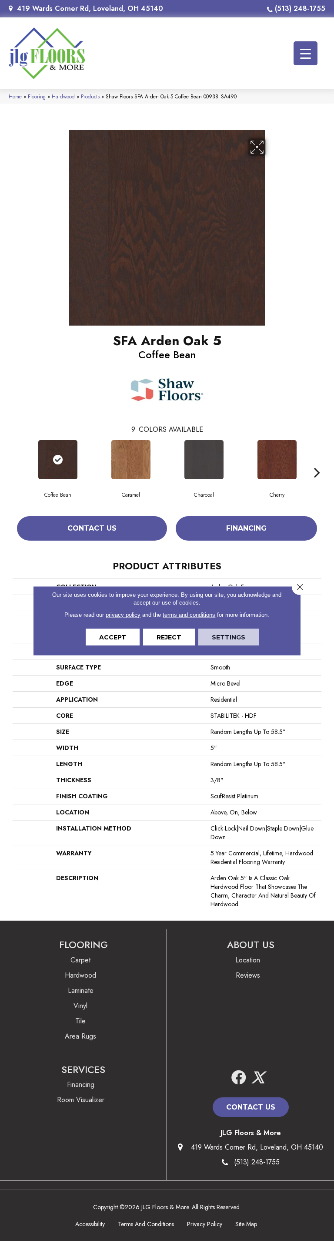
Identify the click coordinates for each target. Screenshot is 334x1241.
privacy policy (123, 614)
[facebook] (238, 1078)
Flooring (37, 96)
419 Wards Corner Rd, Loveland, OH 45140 (90, 8)
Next (317, 459)
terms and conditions (189, 614)
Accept (112, 637)
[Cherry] (277, 459)
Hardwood (63, 96)
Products (90, 96)
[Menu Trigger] (305, 53)
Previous (16, 459)
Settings (228, 637)
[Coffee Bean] (57, 459)
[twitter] (257, 1078)
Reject (169, 637)
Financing (246, 528)
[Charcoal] (203, 459)
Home (15, 96)
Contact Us (92, 528)
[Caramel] (130, 459)
